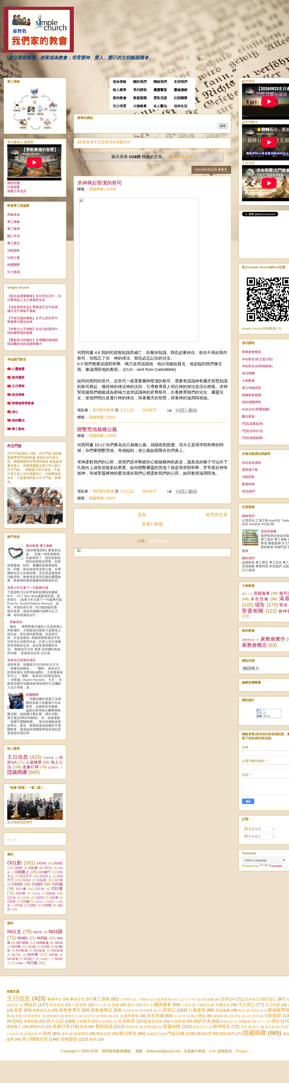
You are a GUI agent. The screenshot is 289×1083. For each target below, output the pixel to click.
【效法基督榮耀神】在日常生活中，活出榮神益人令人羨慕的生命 (34, 298)
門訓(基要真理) (252, 423)
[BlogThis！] (182, 410)
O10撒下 (44, 872)
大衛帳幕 (140, 106)
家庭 (18, 1010)
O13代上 (45, 876)
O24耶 (21, 893)
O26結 (51, 893)
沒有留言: (150, 410)
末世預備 (260, 599)
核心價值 (198, 1016)
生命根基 (126, 1021)
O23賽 (57, 889)
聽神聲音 (221, 1026)
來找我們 (248, 491)
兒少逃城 (13, 272)
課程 (47, 1033)
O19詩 (37, 884)
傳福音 (30, 1004)
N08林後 (42, 942)
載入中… (13, 840)
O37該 (18, 905)
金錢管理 (153, 1034)
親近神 (270, 1027)
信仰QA (227, 999)
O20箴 (57, 884)
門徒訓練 (175, 1033)
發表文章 (254, 829)
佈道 (176, 999)
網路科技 (37, 1027)
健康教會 (13, 1005)
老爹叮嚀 (31, 767)
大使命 (186, 1005)
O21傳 (21, 889)
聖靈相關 (253, 611)
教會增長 (34, 1016)
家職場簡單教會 (23, 403)
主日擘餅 (18, 386)
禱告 (260, 604)
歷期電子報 (250, 469)
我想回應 (13, 183)
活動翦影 (13, 250)
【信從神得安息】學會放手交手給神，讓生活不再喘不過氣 (34, 309)
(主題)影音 (105, 142)
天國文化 (222, 1005)
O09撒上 (21, 872)
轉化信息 (103, 1034)
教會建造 (53, 1016)
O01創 (14, 863)
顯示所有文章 (181, 157)
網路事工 (14, 1027)
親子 (256, 1027)
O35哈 (50, 901)
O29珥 (39, 897)
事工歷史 (13, 243)
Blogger (241, 1051)
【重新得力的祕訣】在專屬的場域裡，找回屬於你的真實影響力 (34, 342)
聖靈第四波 (200, 1027)
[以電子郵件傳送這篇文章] (178, 410)
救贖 (19, 1016)
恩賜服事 (262, 593)
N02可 (37, 932)
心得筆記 (167, 1010)
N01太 (14, 931)
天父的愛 (272, 1005)
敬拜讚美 (18, 377)
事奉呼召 (54, 999)
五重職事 (126, 999)
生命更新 (105, 1021)
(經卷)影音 (85, 142)
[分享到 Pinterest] (195, 410)
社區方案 (13, 257)
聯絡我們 (160, 81)
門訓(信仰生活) (252, 431)
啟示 (244, 593)
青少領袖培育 (251, 388)
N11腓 (32, 946)
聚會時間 (248, 484)
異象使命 (13, 214)
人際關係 (143, 999)
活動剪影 (248, 477)
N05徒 (42, 938)
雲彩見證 (160, 98)
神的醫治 (18, 420)
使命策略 (119, 81)
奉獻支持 (123, 142)
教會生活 (71, 1016)
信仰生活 (180, 106)
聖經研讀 (104, 1026)
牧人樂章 (119, 90)
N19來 (33, 954)
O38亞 (32, 905)
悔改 (241, 1010)
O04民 (58, 863)
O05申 (18, 868)
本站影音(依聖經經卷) (257, 366)
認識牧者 (53, 767)
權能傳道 (235, 1016)
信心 (15, 411)
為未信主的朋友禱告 (21, 660)
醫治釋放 (128, 1033)
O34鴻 (38, 901)
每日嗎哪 (248, 373)
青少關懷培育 (35, 1039)
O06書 (33, 868)
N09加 (59, 942)
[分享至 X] (186, 410)
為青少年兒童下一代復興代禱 (27, 587)
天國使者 (203, 1005)
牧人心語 (55, 1021)
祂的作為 (202, 1021)
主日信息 (17, 757)
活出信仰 (252, 1016)
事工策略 (13, 222)
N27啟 (32, 963)
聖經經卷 (131, 1027)
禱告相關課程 (251, 402)
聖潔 (283, 605)
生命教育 (83, 1021)
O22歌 (40, 889)
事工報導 (13, 229)
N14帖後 (22, 950)
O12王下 (26, 876)
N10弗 (16, 946)
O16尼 (42, 880)
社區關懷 (180, 98)
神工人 (261, 1021)
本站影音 (180, 1016)
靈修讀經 (180, 90)
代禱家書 (48, 757)
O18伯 (17, 884)
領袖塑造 (68, 1039)
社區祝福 (178, 1021)
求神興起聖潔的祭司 (99, 183)
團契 (146, 1005)
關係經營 (204, 1034)
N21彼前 (13, 959)
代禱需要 (13, 187)
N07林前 (22, 942)
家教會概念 (254, 645)
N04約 (22, 938)
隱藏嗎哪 (96, 189)
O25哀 (36, 893)
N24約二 (45, 959)
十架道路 (79, 1005)
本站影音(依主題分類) (257, 359)
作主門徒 (14, 446)
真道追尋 (155, 1021)
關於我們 (140, 81)
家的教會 (119, 98)
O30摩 (54, 897)
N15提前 (39, 950)
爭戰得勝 (31, 1021)
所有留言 (254, 836)
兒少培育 (119, 106)
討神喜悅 (13, 1034)
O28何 (111, 189)
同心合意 (101, 1005)
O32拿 (11, 901)
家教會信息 (248, 639)
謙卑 (64, 1034)
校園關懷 (13, 264)
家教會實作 (273, 639)
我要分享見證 (16, 191)
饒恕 (93, 1039)
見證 (243, 1027)
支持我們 (180, 81)
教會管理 (90, 1016)
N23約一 (29, 959)
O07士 (48, 868)
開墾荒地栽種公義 (97, 429)
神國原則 (227, 1021)
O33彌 (25, 901)
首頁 (142, 514)
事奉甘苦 (77, 999)
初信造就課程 (251, 462)
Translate (275, 866)
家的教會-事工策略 (39, 545)
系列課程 (140, 90)
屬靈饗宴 (160, 90)
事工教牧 (18, 429)
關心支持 (13, 236)
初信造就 (56, 1005)
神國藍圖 (244, 1021)
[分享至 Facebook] (191, 410)
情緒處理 (257, 1010)
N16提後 (57, 950)
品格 (115, 1005)
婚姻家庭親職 (251, 395)
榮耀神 (218, 1016)
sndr (212, 1051)
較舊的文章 (217, 514)
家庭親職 (140, 98)
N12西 (45, 946)
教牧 (104, 1016)
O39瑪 (46, 905)
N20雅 (53, 954)
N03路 (56, 931)
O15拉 (26, 880)
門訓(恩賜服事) (252, 438)
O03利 (42, 863)
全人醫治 (160, 106)
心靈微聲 (18, 369)
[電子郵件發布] (168, 410)
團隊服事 (162, 1004)
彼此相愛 (146, 1010)
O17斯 (58, 880)
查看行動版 (152, 524)
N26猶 (18, 963)
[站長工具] (268, 717)
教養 (116, 1016)
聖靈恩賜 (150, 1027)
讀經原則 (81, 1034)
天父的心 (246, 1004)
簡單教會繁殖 (251, 352)
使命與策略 (269, 531)
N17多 (16, 954)
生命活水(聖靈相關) (256, 409)
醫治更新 (248, 416)
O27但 (11, 897)
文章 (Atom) (158, 541)
